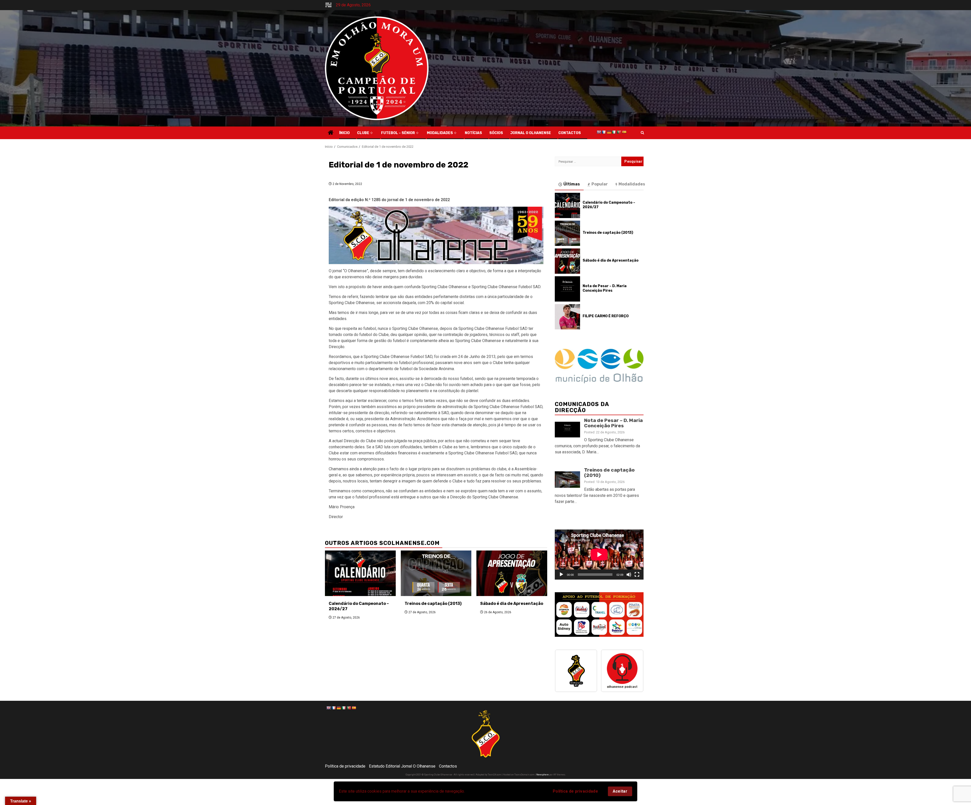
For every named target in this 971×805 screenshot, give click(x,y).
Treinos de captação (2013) (433, 603)
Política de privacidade (575, 791)
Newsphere (542, 774)
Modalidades (440, 133)
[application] (599, 554)
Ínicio (344, 133)
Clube (363, 133)
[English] (599, 132)
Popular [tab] (599, 184)
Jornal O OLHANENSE (530, 133)
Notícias (473, 133)
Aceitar (620, 791)
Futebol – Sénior (398, 133)
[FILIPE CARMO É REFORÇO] (567, 316)
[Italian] (614, 132)
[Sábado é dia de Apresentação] (511, 573)
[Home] (331, 133)
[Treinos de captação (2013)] (436, 573)
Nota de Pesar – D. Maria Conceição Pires (605, 288)
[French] (604, 132)
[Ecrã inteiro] (636, 574)
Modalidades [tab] (632, 184)
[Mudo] (628, 574)
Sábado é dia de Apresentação (511, 603)
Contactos (448, 766)
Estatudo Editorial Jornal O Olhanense (402, 766)
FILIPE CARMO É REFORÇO (606, 316)
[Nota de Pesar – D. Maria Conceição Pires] (567, 289)
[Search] (642, 133)
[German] (609, 132)
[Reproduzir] (561, 574)
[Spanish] (624, 132)
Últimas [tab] (571, 184)
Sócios (496, 133)
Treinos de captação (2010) (609, 472)
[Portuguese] (619, 132)
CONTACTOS (569, 133)
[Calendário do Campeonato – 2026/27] (360, 573)
